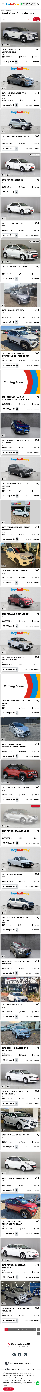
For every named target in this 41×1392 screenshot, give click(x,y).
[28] (20, 78)
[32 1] (20, 35)
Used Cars (8, 10)
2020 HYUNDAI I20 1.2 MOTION (15, 1135)
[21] (20, 1207)
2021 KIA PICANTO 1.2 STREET (15, 267)
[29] (20, 1163)
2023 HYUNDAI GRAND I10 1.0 (15, 1178)
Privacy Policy (21, 1383)
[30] (20, 469)
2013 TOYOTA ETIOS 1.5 (12, 180)
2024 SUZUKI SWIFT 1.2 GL (14, 1005)
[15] (20, 121)
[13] (20, 946)
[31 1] (20, 165)
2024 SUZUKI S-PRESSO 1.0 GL (15, 137)
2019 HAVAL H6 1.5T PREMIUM (15, 571)
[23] (20, 903)
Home (2, 10)
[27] (20, 1293)
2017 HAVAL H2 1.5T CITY (13, 310)
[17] (20, 295)
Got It (8, 1389)
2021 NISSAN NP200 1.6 (12, 874)
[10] (20, 555)
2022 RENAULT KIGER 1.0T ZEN (15, 614)
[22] (20, 859)
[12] (20, 512)
